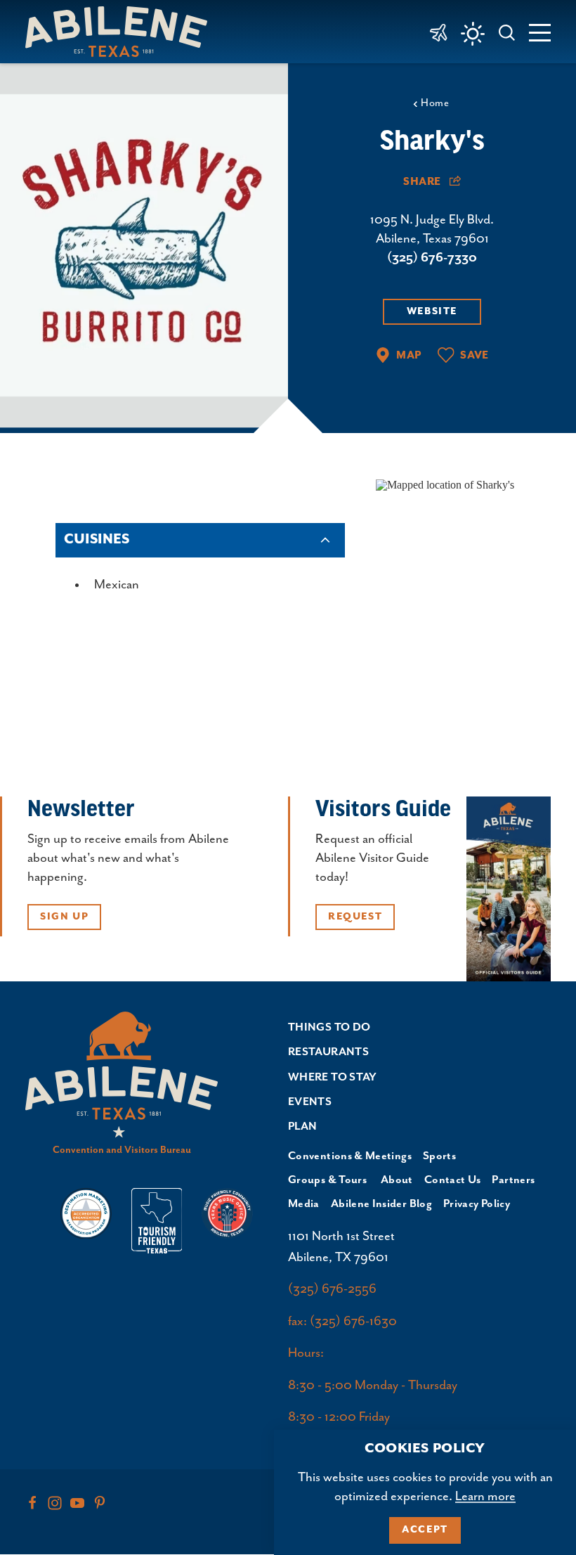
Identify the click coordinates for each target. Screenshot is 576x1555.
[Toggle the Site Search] (507, 31)
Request (355, 916)
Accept (425, 1529)
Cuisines (96, 539)
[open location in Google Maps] (445, 483)
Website (432, 311)
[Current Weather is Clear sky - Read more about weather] (473, 34)
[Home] (121, 31)
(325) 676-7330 (432, 257)
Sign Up (64, 916)
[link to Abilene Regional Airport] (438, 31)
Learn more (485, 1496)
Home (435, 103)
